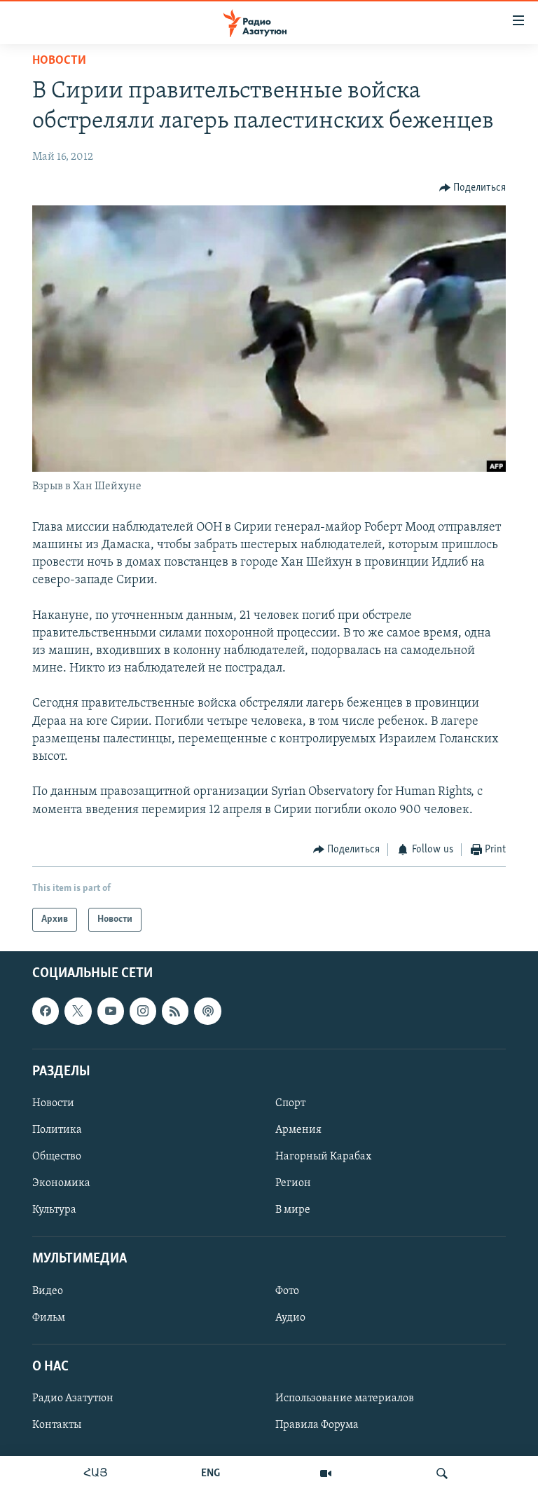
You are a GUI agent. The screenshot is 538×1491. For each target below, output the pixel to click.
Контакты (56, 1425)
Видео (47, 1291)
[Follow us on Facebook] (45, 1011)
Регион (293, 1183)
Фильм (48, 1317)
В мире (292, 1210)
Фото (287, 1291)
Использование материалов (344, 1398)
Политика (57, 1130)
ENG (210, 1473)
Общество (56, 1156)
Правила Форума (317, 1425)
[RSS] (175, 1011)
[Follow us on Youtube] (110, 1011)
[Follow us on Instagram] (143, 1011)
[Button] (472, 188)
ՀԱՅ (95, 1473)
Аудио (290, 1317)
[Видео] (326, 1473)
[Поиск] (442, 1473)
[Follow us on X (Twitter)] (77, 1011)
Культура (54, 1210)
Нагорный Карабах (323, 1156)
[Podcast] (207, 1011)
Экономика (61, 1183)
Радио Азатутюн (72, 1398)
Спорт (290, 1103)
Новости (59, 61)
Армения (298, 1130)
